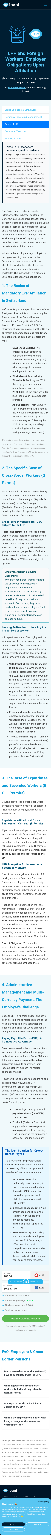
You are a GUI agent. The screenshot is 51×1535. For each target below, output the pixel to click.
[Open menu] (45, 4)
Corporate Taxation (15, 131)
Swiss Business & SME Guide (21, 109)
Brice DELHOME (17, 87)
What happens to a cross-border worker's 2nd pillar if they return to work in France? (23, 1389)
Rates (5, 1496)
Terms (15, 1496)
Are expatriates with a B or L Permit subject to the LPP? (23, 1405)
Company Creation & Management (23, 117)
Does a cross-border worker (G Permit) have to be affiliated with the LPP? (25, 1373)
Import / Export (13, 138)
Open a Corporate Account (25, 1318)
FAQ (34, 1496)
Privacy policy (43, 1502)
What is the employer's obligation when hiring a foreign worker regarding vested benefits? (25, 1421)
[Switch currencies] (26, 1282)
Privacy (25, 1496)
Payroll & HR (11, 124)
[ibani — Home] (11, 4)
